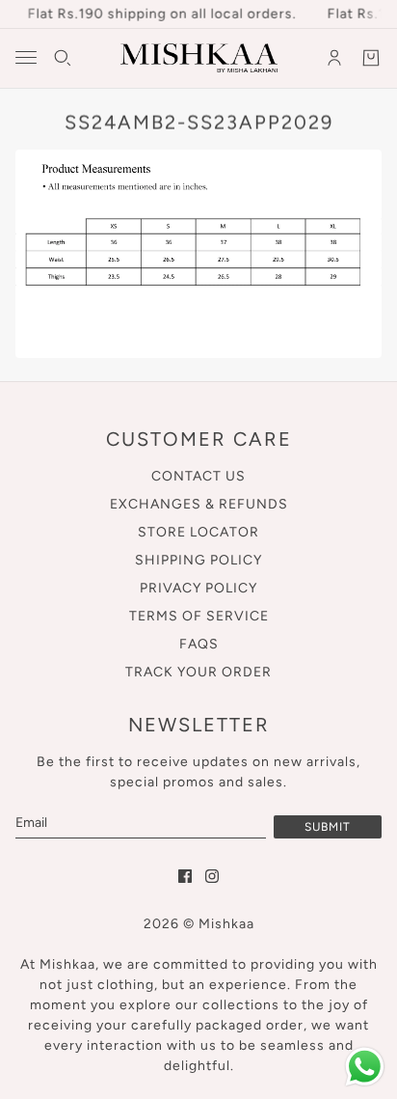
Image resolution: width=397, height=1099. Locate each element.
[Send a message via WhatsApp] (364, 1066)
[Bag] (371, 58)
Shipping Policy (198, 560)
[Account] (334, 58)
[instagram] (212, 876)
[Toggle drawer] (26, 57)
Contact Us (198, 476)
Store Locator (198, 532)
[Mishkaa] (199, 57)
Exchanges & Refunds (199, 504)
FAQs (199, 644)
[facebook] (185, 876)
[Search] (62, 58)
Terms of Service (199, 616)
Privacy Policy (198, 588)
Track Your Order (198, 672)
